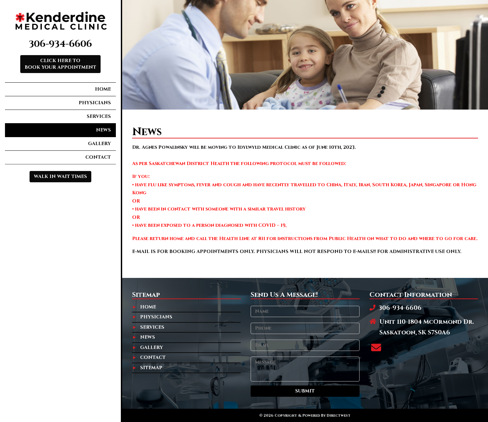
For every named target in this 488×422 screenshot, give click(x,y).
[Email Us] (376, 348)
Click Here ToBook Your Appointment (60, 63)
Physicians (95, 103)
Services (99, 116)
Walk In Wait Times (60, 176)
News (103, 130)
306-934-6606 (60, 44)
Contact (98, 157)
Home (103, 89)
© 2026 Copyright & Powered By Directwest (305, 415)
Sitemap (151, 368)
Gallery (99, 143)
